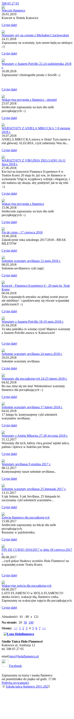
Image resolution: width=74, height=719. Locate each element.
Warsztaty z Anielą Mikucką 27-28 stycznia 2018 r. (35, 435)
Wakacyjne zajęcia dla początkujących (26, 585)
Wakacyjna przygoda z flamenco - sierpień (29, 99)
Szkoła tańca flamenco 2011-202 (27, 686)
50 (25, 622)
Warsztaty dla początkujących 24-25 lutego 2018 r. (34, 378)
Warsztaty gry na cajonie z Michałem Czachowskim (35, 35)
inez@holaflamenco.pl (24, 656)
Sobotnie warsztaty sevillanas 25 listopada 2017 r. (34, 489)
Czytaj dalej (9, 25)
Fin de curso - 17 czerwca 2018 (22, 232)
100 (31, 622)
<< (15, 628)
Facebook (15, 666)
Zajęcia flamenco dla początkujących (26, 517)
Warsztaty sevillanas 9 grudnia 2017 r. (26, 464)
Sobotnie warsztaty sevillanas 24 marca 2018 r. (32, 354)
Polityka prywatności (15, 682)
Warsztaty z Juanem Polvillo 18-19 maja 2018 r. (33, 321)
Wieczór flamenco (13, 10)
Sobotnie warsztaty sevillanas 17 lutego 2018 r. (32, 407)
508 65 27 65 (10, 3)
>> (44, 628)
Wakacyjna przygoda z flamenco (23, 204)
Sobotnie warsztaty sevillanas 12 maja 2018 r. (31, 261)
